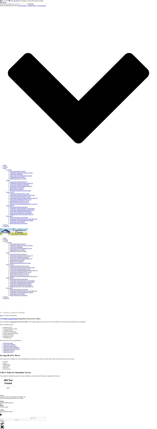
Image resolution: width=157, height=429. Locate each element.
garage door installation (9, 344)
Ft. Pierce (9, 170)
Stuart (8, 180)
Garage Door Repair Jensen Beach (19, 207)
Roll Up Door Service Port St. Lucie (19, 202)
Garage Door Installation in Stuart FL (19, 184)
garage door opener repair (10, 346)
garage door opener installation (11, 347)
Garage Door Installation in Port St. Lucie (20, 199)
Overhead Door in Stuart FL (17, 187)
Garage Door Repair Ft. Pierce (18, 171)
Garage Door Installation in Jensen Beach (20, 211)
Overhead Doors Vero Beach (17, 222)
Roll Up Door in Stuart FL (17, 189)
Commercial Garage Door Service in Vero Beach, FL (23, 219)
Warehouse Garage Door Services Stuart (20, 190)
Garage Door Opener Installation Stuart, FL (21, 186)
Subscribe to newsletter (6, 4)
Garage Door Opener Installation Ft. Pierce (21, 175)
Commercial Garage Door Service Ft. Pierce (21, 173)
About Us (5, 225)
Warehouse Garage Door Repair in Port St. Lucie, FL (23, 204)
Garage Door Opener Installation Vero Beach (21, 220)
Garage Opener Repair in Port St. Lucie (20, 196)
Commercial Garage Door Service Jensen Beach (22, 208)
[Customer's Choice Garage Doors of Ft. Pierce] (14, 235)
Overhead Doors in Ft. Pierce (17, 177)
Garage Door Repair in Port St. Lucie (19, 193)
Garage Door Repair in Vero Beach (19, 217)
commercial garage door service (11, 349)
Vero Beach (10, 216)
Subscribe (3, 2)
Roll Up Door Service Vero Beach (19, 223)
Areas (4, 168)
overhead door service (9, 350)
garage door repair (8, 343)
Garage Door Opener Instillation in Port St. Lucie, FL (23, 198)
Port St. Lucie (10, 192)
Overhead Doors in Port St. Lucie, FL (19, 201)
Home (4, 165)
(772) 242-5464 (14, 1)
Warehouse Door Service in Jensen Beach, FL (22, 214)
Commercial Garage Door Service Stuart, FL (21, 183)
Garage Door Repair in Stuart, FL (18, 181)
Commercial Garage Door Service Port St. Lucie (22, 195)
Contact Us (6, 226)
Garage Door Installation (16, 174)
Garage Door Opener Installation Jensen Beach (22, 210)
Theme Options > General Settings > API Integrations (32, 5)
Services (5, 166)
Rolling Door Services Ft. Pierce (18, 178)
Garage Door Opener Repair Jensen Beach (21, 213)
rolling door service (8, 352)
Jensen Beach (10, 205)
